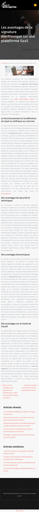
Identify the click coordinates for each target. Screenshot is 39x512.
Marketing (5, 63)
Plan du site (19, 511)
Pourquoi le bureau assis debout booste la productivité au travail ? (28, 387)
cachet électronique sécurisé (24, 99)
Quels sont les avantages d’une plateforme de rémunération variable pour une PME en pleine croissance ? (10, 391)
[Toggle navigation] (35, 5)
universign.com (6, 194)
